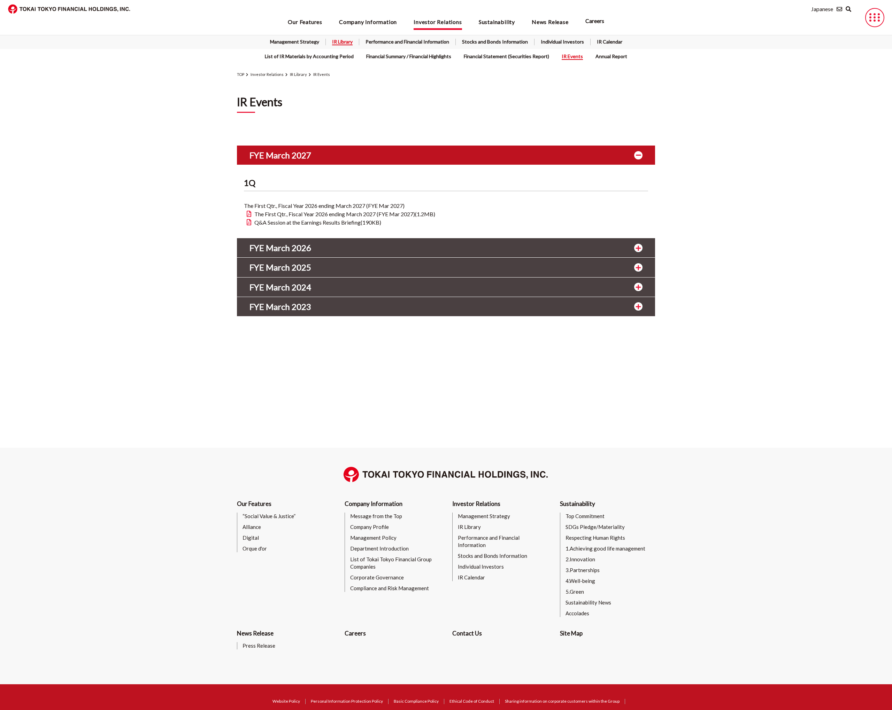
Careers (594, 20)
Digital (251, 538)
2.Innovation (580, 559)
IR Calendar (609, 42)
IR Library (342, 42)
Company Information (373, 503)
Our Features (254, 503)
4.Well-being (580, 581)
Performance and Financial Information (407, 42)
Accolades (577, 613)
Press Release (259, 645)
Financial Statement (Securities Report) (506, 56)
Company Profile (369, 527)
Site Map (571, 633)
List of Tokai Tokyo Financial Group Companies (391, 563)
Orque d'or (255, 548)
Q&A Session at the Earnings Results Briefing (317, 222)
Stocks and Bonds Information (495, 42)
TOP (240, 74)
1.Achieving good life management (605, 548)
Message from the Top (376, 516)
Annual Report (611, 56)
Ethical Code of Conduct (471, 701)
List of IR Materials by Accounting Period (309, 56)
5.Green (575, 591)
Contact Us (467, 633)
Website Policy (286, 701)
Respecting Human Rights (595, 538)
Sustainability (577, 503)
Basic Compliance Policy (416, 701)
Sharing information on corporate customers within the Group (562, 701)
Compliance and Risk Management (389, 588)
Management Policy (373, 538)
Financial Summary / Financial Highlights (408, 56)
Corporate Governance (377, 577)
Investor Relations (267, 74)
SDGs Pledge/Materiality (595, 527)
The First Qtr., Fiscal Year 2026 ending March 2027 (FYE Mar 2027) (344, 214)
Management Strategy (294, 42)
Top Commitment (585, 516)
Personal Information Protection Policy (347, 701)
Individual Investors (562, 42)
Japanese (822, 9)
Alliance (252, 527)
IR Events (572, 56)
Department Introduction (379, 548)
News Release (255, 633)
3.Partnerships (583, 570)
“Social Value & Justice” (269, 516)
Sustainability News (588, 602)
